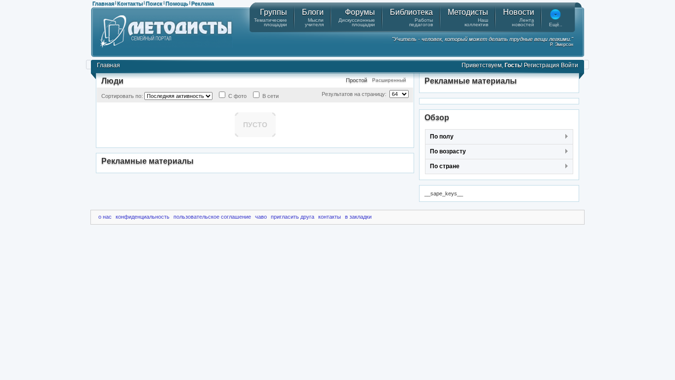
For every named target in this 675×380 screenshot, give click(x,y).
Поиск (154, 3)
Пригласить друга (292, 217)
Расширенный (389, 80)
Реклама (202, 3)
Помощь (177, 3)
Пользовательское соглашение (212, 217)
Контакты (130, 3)
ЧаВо (261, 217)
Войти (569, 65)
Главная (103, 3)
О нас (105, 217)
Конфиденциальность (142, 217)
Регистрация (541, 65)
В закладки (358, 217)
